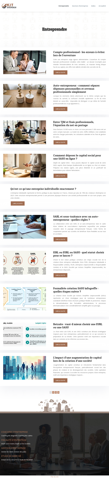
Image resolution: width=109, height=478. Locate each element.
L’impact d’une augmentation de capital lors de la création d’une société (77, 359)
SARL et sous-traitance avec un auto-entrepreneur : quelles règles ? (76, 218)
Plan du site (55, 477)
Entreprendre (64, 6)
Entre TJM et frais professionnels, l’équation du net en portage (73, 123)
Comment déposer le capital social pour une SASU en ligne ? (77, 157)
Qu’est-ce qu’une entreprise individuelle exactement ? (43, 188)
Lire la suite (60, 72)
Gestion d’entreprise (80, 6)
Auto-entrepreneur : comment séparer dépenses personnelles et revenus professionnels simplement (76, 88)
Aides (93, 6)
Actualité (102, 6)
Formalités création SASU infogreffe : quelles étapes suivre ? (75, 290)
